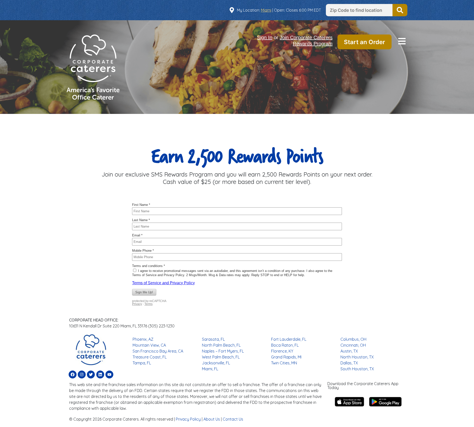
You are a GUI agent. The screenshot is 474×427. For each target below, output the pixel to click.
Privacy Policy (188, 419)
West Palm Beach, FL (221, 357)
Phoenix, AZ (143, 339)
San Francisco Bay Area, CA (158, 351)
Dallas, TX (349, 362)
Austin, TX (349, 351)
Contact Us (233, 419)
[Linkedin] (100, 374)
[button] (402, 42)
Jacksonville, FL (216, 362)
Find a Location (400, 10)
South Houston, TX (357, 368)
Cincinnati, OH (353, 345)
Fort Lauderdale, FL (288, 339)
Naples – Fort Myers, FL (223, 351)
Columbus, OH (353, 339)
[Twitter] (91, 374)
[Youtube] (109, 374)
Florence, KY (282, 351)
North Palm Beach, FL (221, 345)
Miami (266, 10)
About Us (211, 419)
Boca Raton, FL (285, 345)
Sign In (264, 37)
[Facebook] (73, 374)
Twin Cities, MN (284, 362)
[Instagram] (82, 374)
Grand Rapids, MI (286, 357)
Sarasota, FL (213, 339)
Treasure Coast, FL (150, 357)
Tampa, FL (142, 362)
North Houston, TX (357, 357)
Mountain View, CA (149, 345)
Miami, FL (210, 368)
